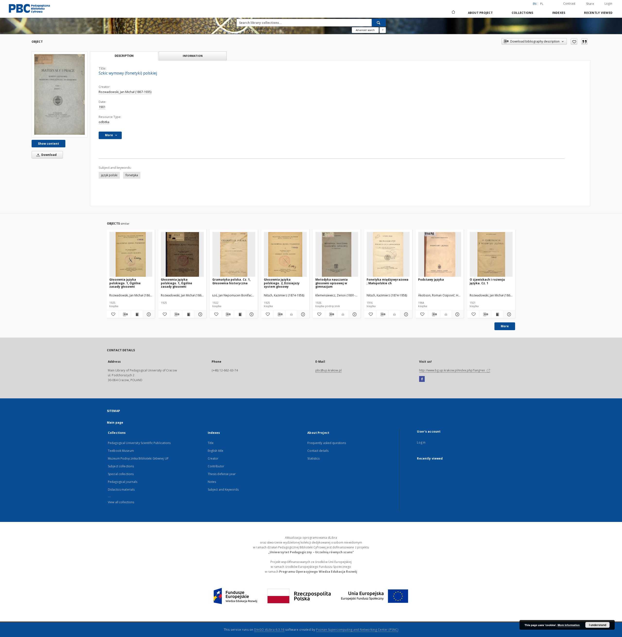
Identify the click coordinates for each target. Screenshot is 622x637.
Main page (115, 422)
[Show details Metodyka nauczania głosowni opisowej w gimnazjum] (354, 314)
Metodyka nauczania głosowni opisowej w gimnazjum (331, 282)
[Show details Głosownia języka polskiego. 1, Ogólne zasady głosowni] (148, 314)
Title (211, 443)
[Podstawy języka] (439, 254)
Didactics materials (121, 489)
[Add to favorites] (574, 41)
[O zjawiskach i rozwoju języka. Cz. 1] (491, 254)
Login (608, 3)
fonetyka (132, 175)
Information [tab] (193, 56)
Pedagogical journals (122, 482)
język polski (109, 175)
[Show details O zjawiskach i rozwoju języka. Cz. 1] (508, 314)
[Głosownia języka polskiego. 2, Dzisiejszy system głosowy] (285, 254)
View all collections (121, 502)
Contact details (317, 451)
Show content (48, 144)
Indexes (558, 13)
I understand (597, 625)
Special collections (121, 474)
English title (216, 451)
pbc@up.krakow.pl (328, 370)
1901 (102, 107)
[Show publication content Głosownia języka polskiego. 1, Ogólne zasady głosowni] (137, 314)
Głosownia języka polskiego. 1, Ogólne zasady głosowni (125, 282)
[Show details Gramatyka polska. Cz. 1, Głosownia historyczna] (251, 314)
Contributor (216, 466)
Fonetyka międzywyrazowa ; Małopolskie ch (387, 281)
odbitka (104, 122)
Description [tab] (124, 56)
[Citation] (584, 41)
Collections (522, 13)
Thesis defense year (222, 474)
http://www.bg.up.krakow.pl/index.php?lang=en (452, 370)
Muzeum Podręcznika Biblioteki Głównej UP (138, 458)
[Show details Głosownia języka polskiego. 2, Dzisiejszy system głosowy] (302, 314)
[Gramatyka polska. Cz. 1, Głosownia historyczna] (234, 254)
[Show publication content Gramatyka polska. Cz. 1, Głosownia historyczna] (240, 314)
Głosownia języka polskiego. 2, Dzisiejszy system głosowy (282, 282)
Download (49, 155)
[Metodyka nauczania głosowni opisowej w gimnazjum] (337, 254)
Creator (213, 458)
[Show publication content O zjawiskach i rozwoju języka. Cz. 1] (497, 314)
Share (590, 4)
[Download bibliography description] (124, 314)
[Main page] (453, 12)
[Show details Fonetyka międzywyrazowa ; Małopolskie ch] (405, 314)
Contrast (569, 3)
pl (542, 3)
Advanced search (365, 30)
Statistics (313, 458)
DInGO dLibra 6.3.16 (269, 630)
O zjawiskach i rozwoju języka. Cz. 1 (487, 281)
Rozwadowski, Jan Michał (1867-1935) (125, 92)
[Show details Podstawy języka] (457, 314)
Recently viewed (598, 13)
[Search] (379, 22)
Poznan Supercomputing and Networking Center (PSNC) (357, 630)
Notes (212, 482)
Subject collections (121, 466)
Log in (421, 442)
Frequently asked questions (326, 443)
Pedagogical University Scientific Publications (139, 443)
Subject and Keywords (223, 489)
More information (569, 625)
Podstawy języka (431, 279)
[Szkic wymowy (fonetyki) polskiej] (59, 94)
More (505, 326)
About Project (480, 13)
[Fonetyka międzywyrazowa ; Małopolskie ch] (388, 254)
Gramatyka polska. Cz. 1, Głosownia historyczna (231, 281)
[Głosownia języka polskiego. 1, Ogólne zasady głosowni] (131, 254)
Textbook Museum (121, 451)
